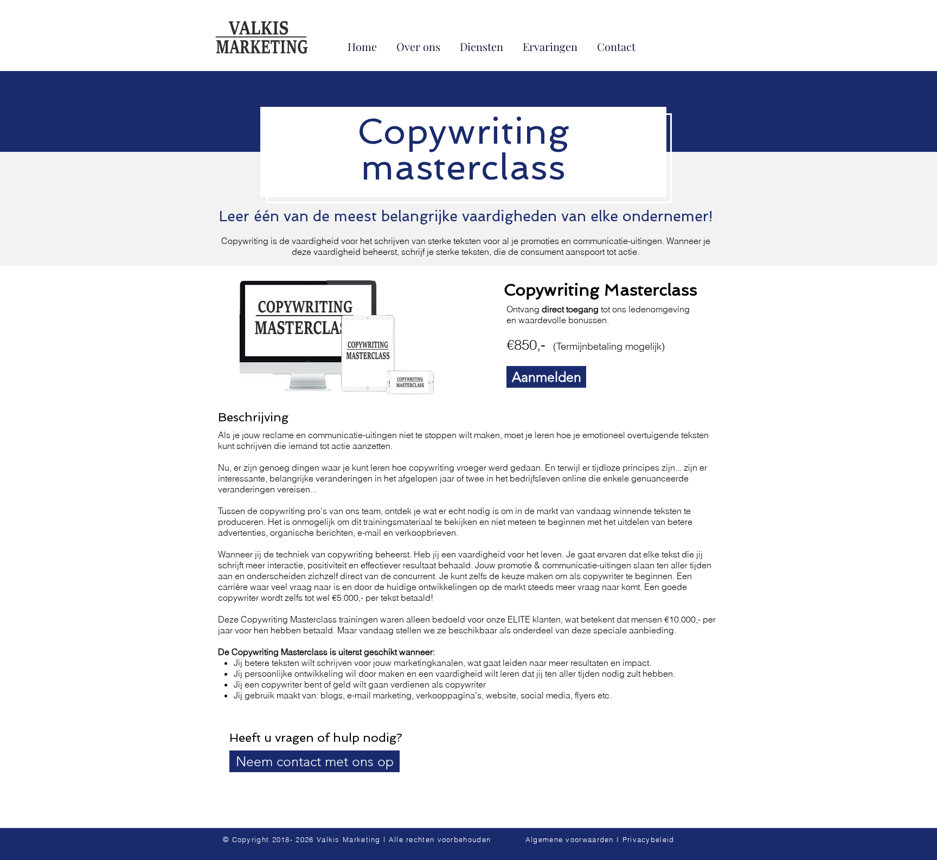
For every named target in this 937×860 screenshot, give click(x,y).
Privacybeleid (648, 839)
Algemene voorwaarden (569, 839)
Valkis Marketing (349, 839)
